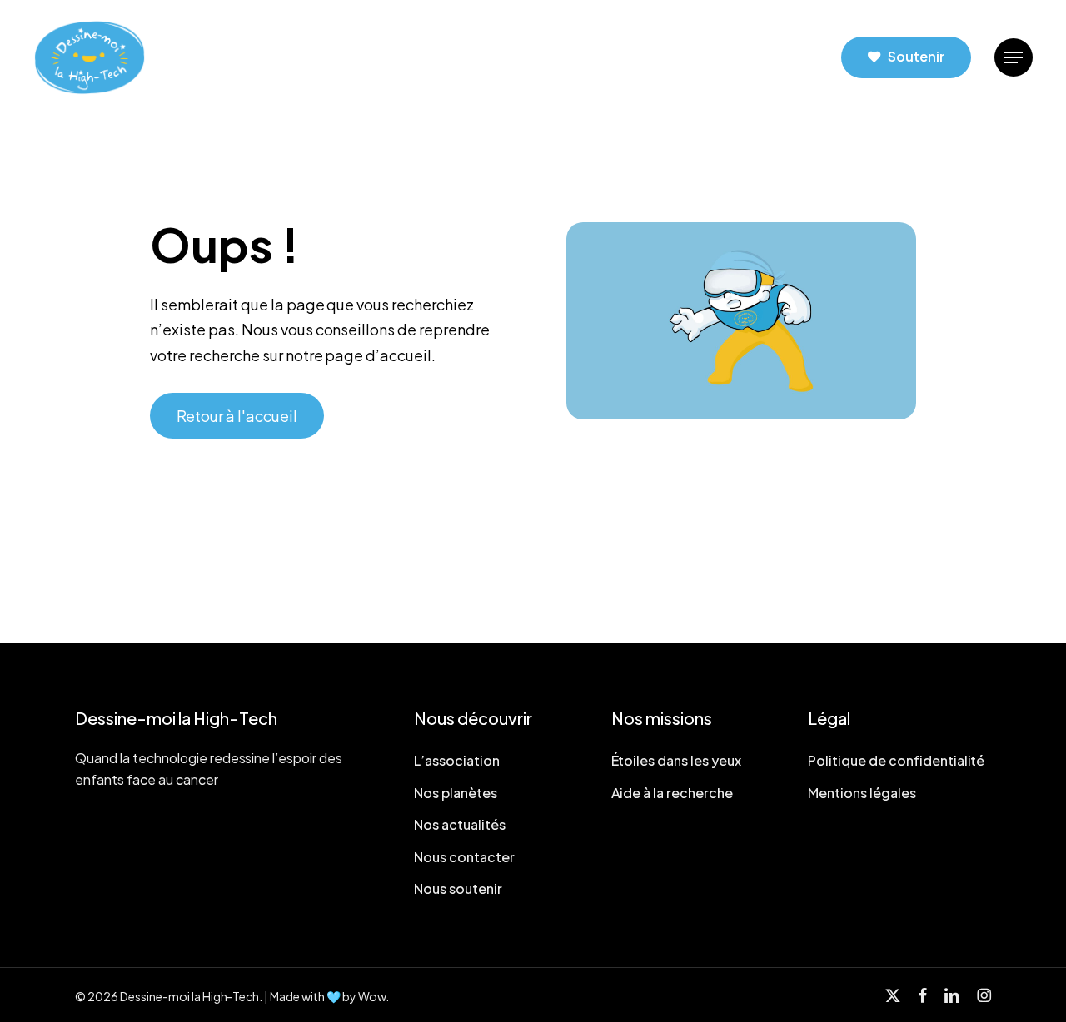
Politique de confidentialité (896, 760)
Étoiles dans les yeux (676, 760)
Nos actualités (460, 824)
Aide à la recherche (672, 792)
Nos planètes (455, 792)
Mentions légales (862, 792)
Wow (372, 996)
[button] (1013, 58)
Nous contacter (464, 857)
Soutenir (916, 56)
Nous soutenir (458, 888)
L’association (457, 760)
